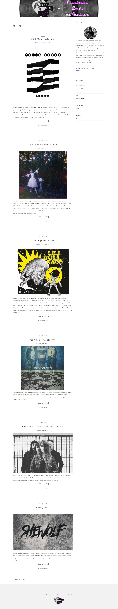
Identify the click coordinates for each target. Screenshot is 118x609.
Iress (14, 475)
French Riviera (80, 98)
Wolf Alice (35, 203)
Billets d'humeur (80, 85)
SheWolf (17, 394)
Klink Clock (36, 107)
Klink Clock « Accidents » (43, 39)
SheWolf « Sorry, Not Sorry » (42, 339)
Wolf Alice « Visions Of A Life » (43, 144)
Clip (77, 95)
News (77, 108)
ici (52, 303)
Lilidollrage (33, 298)
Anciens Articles (19, 579)
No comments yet (43, 125)
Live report (79, 105)
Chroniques (43, 35)
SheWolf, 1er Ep (43, 507)
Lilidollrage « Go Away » (43, 240)
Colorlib (59, 594)
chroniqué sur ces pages (37, 110)
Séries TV (79, 115)
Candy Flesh (79, 88)
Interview (79, 102)
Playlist (78, 112)
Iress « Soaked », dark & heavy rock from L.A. (43, 426)
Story (77, 119)
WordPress (71, 594)
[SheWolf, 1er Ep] (43, 532)
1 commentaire (43, 407)
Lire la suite (43, 121)
